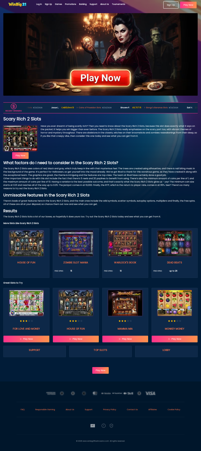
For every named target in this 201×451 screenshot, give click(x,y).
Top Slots (100, 350)
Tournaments (118, 4)
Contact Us (132, 409)
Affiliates (152, 409)
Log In (39, 4)
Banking (83, 4)
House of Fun (26, 262)
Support (93, 4)
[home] (18, 8)
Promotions (70, 4)
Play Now (188, 4)
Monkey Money (174, 328)
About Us (104, 4)
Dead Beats (174, 262)
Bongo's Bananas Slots (144, 107)
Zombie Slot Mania (75, 262)
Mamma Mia (125, 328)
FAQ (23, 409)
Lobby (166, 350)
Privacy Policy (109, 409)
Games (58, 4)
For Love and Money (26, 328)
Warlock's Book (125, 262)
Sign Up (48, 4)
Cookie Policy (174, 409)
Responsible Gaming (45, 409)
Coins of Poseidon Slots (77, 107)
